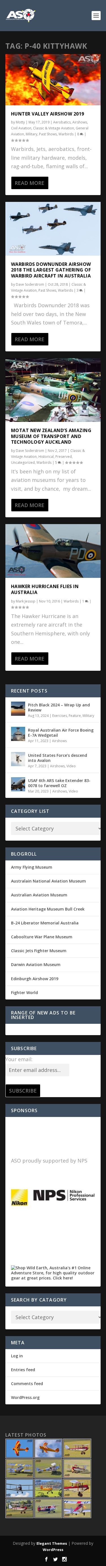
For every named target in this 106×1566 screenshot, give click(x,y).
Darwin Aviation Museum (35, 964)
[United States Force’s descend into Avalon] (18, 759)
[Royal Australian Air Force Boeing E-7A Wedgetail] (18, 734)
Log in (17, 1355)
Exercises (59, 715)
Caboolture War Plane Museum (41, 936)
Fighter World (24, 992)
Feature (75, 715)
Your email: (19, 1059)
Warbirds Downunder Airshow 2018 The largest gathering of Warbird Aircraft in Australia (51, 270)
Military (31, 134)
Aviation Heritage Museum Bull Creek (48, 909)
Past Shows (48, 134)
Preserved (63, 456)
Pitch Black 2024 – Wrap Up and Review (59, 707)
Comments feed (27, 1383)
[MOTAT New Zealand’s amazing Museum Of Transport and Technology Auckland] (53, 390)
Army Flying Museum (31, 867)
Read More (29, 183)
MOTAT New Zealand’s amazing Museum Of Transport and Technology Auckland (51, 436)
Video (71, 766)
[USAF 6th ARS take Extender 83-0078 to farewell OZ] (18, 784)
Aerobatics (62, 122)
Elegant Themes (51, 1543)
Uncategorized (23, 462)
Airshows (79, 122)
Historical (46, 456)
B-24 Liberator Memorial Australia (45, 923)
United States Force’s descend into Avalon (57, 758)
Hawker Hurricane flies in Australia (45, 589)
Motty (20, 122)
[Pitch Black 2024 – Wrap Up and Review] (18, 709)
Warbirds (66, 134)
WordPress (53, 1549)
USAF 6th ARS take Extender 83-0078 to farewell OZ (59, 783)
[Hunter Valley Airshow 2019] (53, 79)
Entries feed (23, 1369)
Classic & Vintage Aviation (53, 128)
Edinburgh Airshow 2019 (34, 978)
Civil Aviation (21, 128)
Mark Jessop (25, 601)
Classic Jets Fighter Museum (38, 950)
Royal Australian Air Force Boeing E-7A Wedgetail (61, 732)
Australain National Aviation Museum (48, 881)
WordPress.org (25, 1397)
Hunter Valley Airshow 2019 (47, 114)
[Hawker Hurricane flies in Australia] (53, 551)
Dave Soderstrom (30, 284)
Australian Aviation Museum (39, 895)
